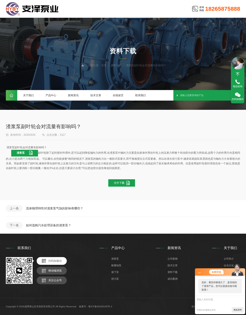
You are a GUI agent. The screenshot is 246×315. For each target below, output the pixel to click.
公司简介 (229, 258)
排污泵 (115, 278)
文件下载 (119, 182)
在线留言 (118, 95)
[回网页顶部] (237, 74)
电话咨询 (237, 86)
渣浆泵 (21, 152)
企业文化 (229, 265)
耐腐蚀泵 (116, 265)
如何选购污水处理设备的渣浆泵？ (48, 225)
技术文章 (95, 95)
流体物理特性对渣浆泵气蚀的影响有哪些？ (54, 208)
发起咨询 (238, 310)
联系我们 (140, 95)
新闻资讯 (73, 95)
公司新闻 (173, 258)
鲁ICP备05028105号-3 (100, 306)
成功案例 (173, 278)
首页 (11, 95)
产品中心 (51, 95)
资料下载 (116, 65)
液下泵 (115, 272)
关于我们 (28, 95)
